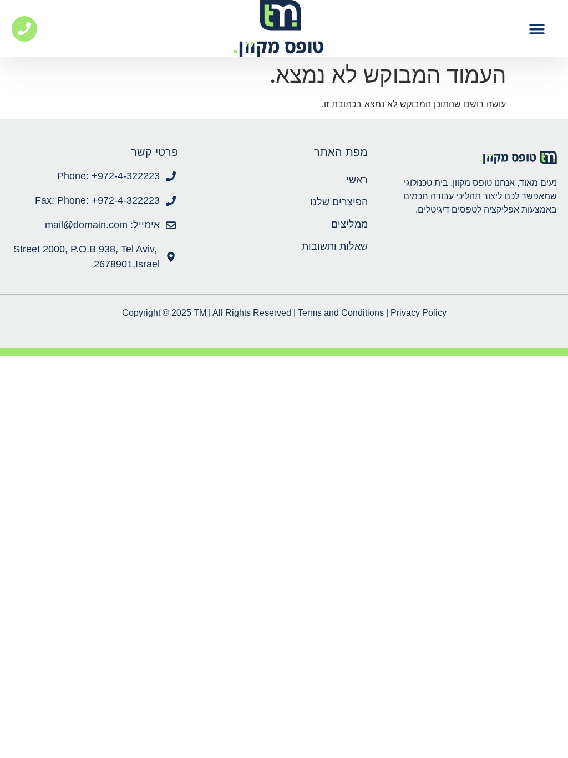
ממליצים (349, 224)
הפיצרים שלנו (338, 202)
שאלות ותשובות (334, 246)
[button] (537, 28)
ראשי (356, 179)
